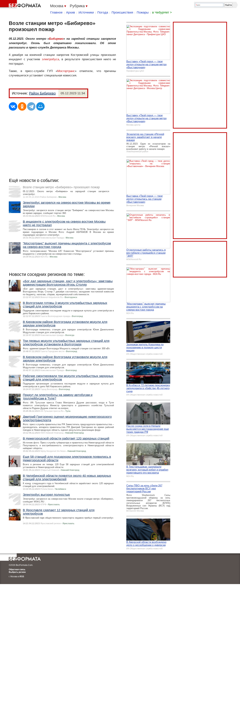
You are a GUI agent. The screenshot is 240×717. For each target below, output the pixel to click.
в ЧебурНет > (162, 12)
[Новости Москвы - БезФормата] (21, 4)
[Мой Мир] (40, 106)
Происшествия (122, 12)
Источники (86, 12)
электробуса (50, 59)
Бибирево (56, 38)
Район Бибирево (42, 93)
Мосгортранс (66, 71)
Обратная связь (17, 569)
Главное (56, 12)
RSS (22, 576)
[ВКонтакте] (13, 106)
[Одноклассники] (22, 106)
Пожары (143, 12)
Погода (102, 12)
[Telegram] (31, 106)
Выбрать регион (17, 572)
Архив (70, 12)
